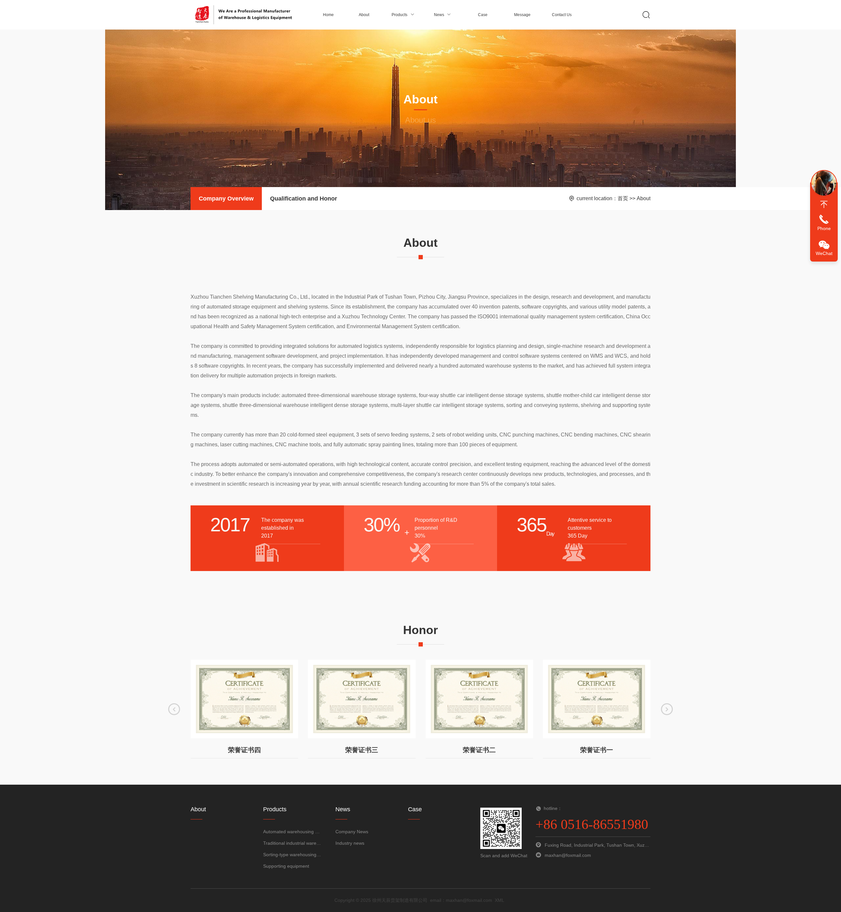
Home (328, 14)
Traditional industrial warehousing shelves (292, 843)
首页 (623, 198)
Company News (351, 831)
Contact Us (562, 14)
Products (399, 14)
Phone (824, 228)
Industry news (349, 843)
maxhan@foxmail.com (469, 900)
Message (522, 14)
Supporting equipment (286, 866)
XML (499, 900)
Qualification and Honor (303, 198)
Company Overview (226, 198)
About (364, 14)
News (439, 14)
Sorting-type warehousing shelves (292, 854)
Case (483, 14)
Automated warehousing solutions (292, 831)
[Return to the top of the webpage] (824, 204)
